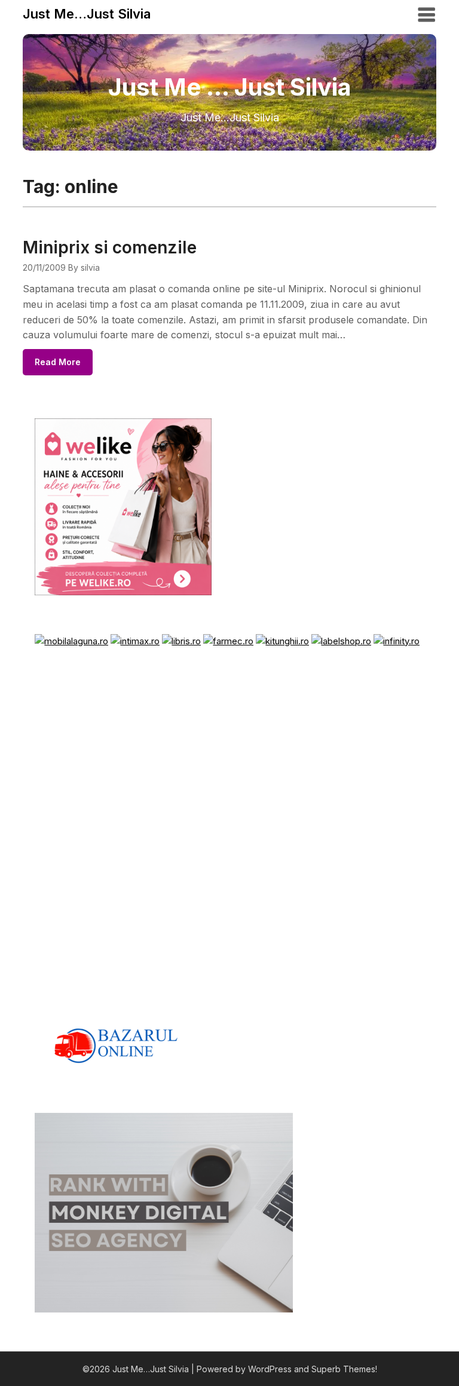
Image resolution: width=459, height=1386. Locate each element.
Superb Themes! (344, 1369)
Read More (58, 362)
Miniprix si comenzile (110, 247)
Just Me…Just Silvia (87, 14)
